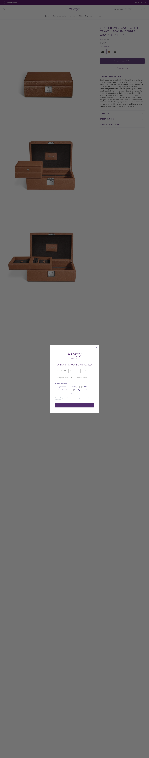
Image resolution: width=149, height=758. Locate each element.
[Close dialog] (96, 347)
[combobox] (60, 371)
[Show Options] (65, 371)
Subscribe (74, 405)
